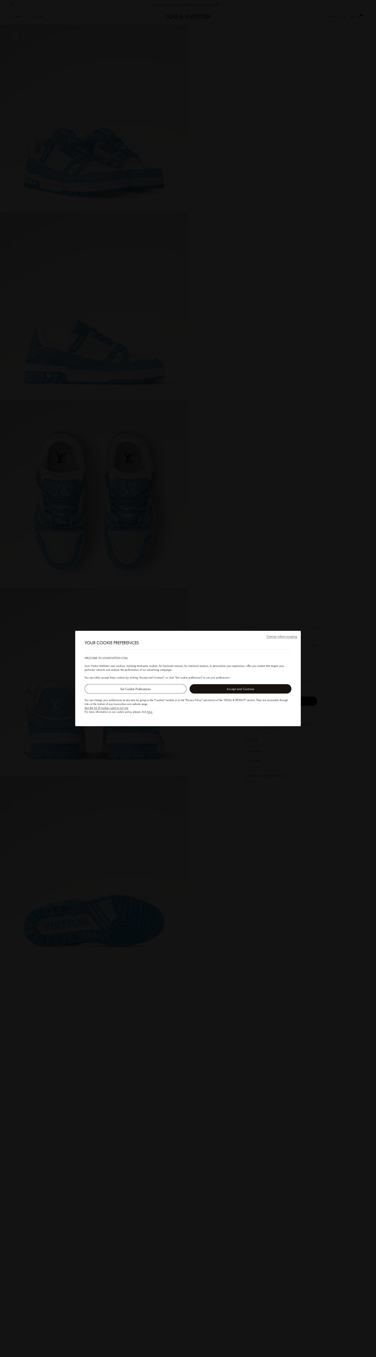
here (149, 711)
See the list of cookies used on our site (106, 708)
